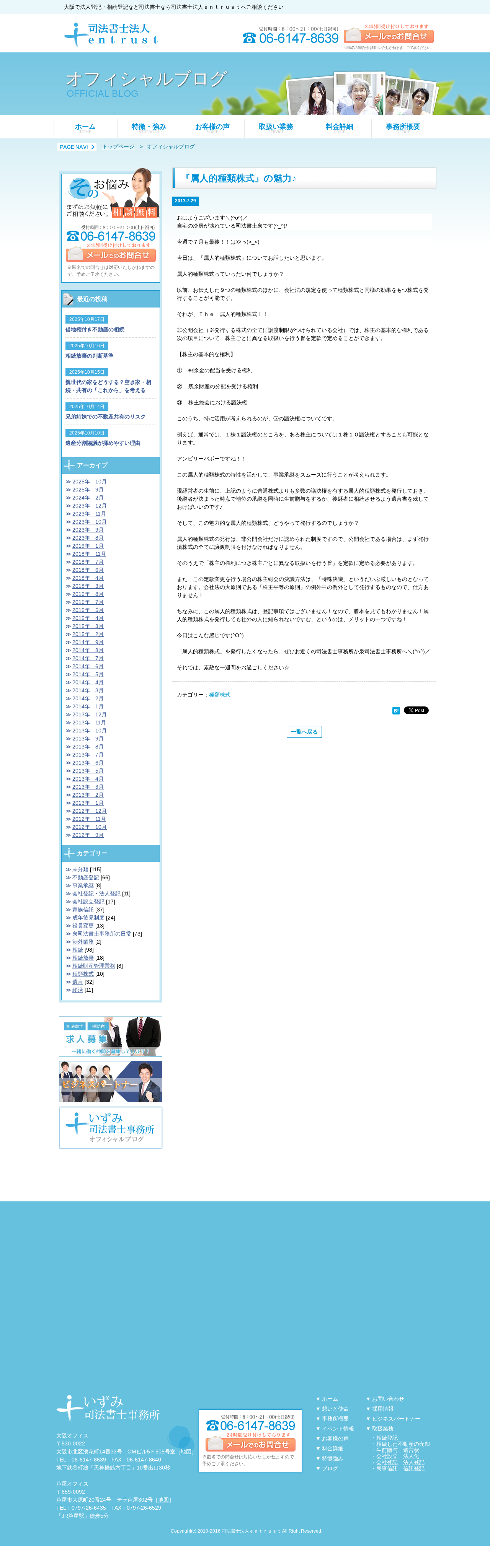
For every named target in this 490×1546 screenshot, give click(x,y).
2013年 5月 (88, 771)
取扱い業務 (276, 128)
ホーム (85, 128)
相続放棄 (83, 958)
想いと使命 (335, 1409)
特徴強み (332, 1458)
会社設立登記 (88, 901)
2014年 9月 (88, 642)
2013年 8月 (88, 747)
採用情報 (383, 1409)
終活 (77, 990)
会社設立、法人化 (397, 1456)
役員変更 (83, 926)
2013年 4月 (88, 779)
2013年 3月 (88, 787)
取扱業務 (383, 1429)
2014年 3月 (88, 690)
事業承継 (83, 885)
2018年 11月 (89, 554)
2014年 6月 (88, 666)
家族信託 (83, 909)
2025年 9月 (88, 490)
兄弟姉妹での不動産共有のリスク (105, 416)
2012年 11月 (89, 819)
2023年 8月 (88, 538)
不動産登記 (85, 877)
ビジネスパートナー (396, 1419)
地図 (186, 1451)
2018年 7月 (88, 562)
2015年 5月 (88, 610)
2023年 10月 (89, 522)
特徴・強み (149, 128)
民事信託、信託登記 (400, 1468)
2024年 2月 (88, 498)
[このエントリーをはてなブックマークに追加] (396, 710)
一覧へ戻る (304, 732)
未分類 (80, 869)
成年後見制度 (88, 918)
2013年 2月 (88, 795)
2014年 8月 (88, 650)
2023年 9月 (88, 530)
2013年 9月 (88, 739)
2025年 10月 (89, 481)
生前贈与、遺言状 (397, 1450)
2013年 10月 (89, 730)
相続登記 (387, 1438)
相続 (77, 950)
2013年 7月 (88, 755)
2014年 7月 (88, 658)
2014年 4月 (88, 682)
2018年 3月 (88, 586)
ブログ (330, 1468)
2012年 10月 (89, 827)
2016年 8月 (88, 594)
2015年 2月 (88, 634)
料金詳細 (339, 128)
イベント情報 (338, 1429)
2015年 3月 (88, 626)
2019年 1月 (88, 546)
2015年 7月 (88, 602)
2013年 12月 (89, 714)
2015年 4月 (88, 618)
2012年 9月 (88, 835)
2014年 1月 (88, 706)
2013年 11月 (89, 722)
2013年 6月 (88, 763)
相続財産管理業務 (93, 966)
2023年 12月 (89, 506)
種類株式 (219, 695)
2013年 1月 (88, 803)
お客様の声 (212, 128)
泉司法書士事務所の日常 (101, 934)
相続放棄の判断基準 (89, 356)
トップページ (118, 146)
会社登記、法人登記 (400, 1462)
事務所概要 (403, 128)
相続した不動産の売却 (403, 1444)
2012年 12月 (89, 811)
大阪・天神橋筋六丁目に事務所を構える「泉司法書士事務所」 (108, 1408)
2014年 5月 (88, 674)
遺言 (77, 982)
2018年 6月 (88, 570)
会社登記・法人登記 (96, 893)
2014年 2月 (88, 698)
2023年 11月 (89, 514)
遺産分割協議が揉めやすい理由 (102, 443)
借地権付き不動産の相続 (94, 329)
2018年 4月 (88, 578)
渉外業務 (83, 942)
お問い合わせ (388, 1399)
